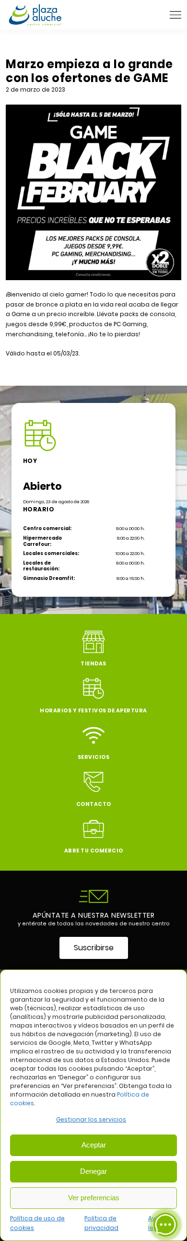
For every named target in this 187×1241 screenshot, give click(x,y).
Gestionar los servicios (91, 1119)
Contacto (93, 804)
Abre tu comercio (93, 850)
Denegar (93, 1171)
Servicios (94, 757)
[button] (175, 15)
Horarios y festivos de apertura (93, 710)
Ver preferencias (93, 1198)
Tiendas (93, 663)
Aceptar (94, 1145)
